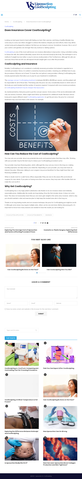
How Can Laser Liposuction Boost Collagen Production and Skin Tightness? (59, 464)
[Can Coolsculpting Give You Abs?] (59, 255)
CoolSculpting (17, 22)
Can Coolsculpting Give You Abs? (59, 270)
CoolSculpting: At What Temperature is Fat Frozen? (21, 401)
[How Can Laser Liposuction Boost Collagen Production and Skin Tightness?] (60, 449)
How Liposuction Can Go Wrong (55, 431)
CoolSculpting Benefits (34, 215)
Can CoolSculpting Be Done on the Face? (22, 270)
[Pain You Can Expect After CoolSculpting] (60, 354)
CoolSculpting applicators (36, 97)
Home (7, 22)
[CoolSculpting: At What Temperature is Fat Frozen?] (22, 385)
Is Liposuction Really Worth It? (16, 463)
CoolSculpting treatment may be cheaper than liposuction (25, 88)
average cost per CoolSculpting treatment (22, 80)
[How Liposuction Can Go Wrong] (60, 417)
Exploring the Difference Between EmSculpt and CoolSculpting (21, 432)
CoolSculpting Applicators (15, 215)
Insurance (48, 215)
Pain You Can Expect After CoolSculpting (58, 368)
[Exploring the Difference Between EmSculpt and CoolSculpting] (22, 417)
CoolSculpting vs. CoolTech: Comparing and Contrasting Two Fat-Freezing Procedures (21, 369)
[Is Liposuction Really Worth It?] (22, 449)
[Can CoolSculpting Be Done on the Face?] (23, 255)
